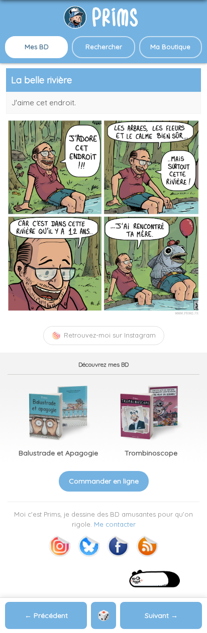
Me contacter (115, 524)
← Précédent (46, 615)
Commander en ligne (104, 481)
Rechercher (103, 47)
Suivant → (161, 615)
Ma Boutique (170, 47)
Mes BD (37, 47)
